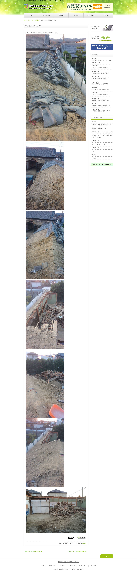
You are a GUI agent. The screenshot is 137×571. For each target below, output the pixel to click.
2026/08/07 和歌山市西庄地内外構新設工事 (100, 88)
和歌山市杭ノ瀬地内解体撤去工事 (77, 551)
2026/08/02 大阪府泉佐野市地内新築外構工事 (101, 110)
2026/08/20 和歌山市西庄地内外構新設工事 (100, 72)
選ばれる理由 (46, 15)
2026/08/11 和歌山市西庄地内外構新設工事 (100, 83)
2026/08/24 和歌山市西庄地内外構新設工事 (100, 66)
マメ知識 (94, 158)
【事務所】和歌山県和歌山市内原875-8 (68, 562)
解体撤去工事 (95, 140)
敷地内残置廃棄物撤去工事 (99, 128)
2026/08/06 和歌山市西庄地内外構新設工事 (100, 93)
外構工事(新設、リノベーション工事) (102, 132)
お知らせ (94, 151)
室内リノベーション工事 (98, 144)
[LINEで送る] (81, 537)
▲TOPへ (107, 556)
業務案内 (61, 15)
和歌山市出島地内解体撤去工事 (33, 551)
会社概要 (105, 15)
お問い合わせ (91, 15)
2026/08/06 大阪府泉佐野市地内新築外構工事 (101, 99)
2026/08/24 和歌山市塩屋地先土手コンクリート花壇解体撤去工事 (102, 60)
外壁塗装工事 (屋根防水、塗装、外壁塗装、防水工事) (102, 136)
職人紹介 (94, 154)
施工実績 (76, 15)
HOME (31, 15)
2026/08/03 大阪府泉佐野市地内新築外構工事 (101, 104)
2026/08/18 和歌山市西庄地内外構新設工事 (100, 77)
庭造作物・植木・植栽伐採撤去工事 (101, 125)
